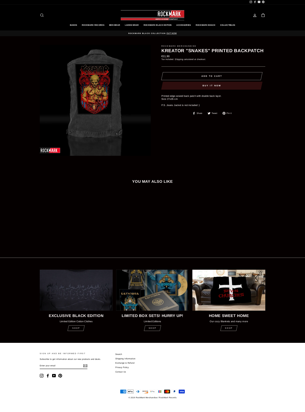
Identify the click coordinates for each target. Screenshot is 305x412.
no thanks (152, 222)
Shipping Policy (152, 215)
